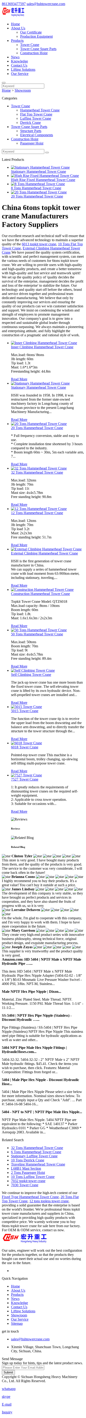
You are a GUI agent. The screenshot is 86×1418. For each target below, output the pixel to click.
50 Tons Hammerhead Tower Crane (37, 634)
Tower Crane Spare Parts (38, 49)
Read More (19, 379)
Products (17, 40)
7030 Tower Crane (24, 1185)
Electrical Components (36, 135)
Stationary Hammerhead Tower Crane (38, 171)
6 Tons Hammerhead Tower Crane (36, 1152)
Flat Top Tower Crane (36, 114)
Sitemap (17, 1323)
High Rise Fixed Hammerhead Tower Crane (43, 180)
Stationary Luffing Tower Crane (34, 1156)
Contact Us (19, 65)
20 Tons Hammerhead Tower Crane (37, 196)
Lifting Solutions (23, 69)
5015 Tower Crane (24, 711)
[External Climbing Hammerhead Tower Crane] (46, 549)
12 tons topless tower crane (49, 1201)
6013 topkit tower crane (39, 244)
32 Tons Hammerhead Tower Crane (37, 472)
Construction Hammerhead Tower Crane (40, 594)
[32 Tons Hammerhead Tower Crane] (39, 468)
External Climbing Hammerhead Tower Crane (44, 553)
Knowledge (19, 61)
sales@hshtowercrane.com (46, 4)
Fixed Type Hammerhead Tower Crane (30, 1197)
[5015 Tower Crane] (26, 707)
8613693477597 (14, 4)
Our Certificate (31, 32)
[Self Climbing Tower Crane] (33, 670)
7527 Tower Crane (24, 779)
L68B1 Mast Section (26, 1168)
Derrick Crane (30, 123)
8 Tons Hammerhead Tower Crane (36, 188)
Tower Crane (29, 45)
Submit (8, 1372)
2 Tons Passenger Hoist (28, 1173)
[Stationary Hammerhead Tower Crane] (40, 383)
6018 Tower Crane (24, 747)
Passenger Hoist (31, 143)
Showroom (23, 90)
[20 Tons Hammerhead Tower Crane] (39, 424)
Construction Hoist (33, 53)
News (15, 57)
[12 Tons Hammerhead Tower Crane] (39, 509)
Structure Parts (30, 131)
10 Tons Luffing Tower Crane (33, 1177)
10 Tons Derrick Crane (27, 1160)
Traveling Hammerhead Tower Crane (38, 1164)
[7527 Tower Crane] (26, 775)
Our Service (19, 74)
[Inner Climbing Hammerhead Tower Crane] (44, 343)
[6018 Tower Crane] (26, 743)
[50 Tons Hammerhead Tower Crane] (39, 630)
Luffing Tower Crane (35, 118)
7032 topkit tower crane (28, 1181)
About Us (18, 28)
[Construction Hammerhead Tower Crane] (42, 590)
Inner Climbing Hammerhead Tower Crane (42, 347)
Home (15, 24)
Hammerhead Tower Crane (40, 110)
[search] (4, 82)
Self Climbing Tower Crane (31, 674)
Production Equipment (36, 36)
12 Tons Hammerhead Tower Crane (37, 513)
